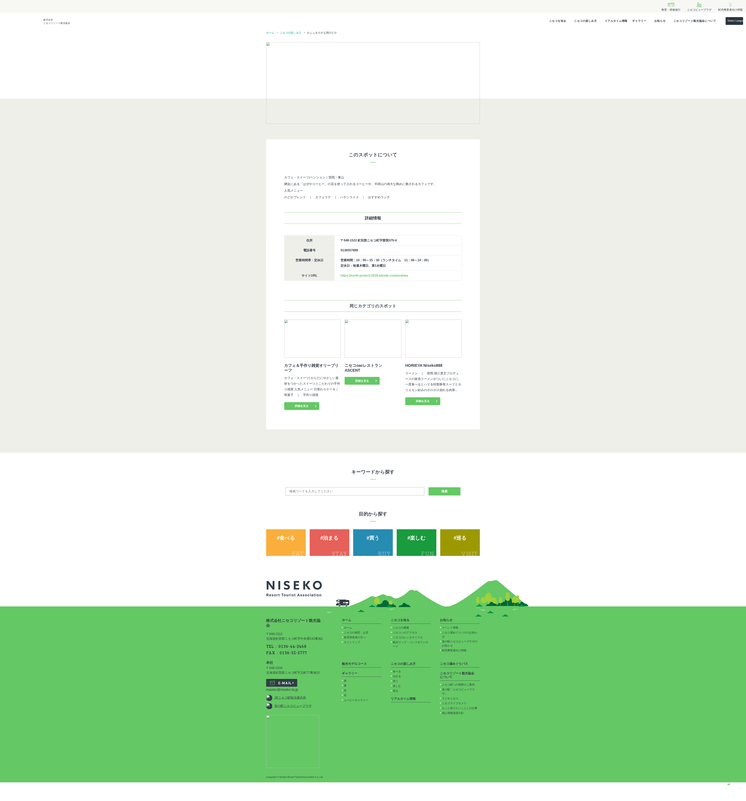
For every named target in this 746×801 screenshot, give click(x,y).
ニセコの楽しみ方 (585, 20)
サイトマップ (352, 642)
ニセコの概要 (401, 627)
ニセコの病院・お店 (356, 632)
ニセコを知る (557, 20)
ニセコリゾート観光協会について (695, 20)
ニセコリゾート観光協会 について (457, 675)
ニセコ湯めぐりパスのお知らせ (459, 634)
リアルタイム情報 (616, 20)
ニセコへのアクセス (405, 632)
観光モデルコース (354, 663)
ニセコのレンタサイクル (408, 637)
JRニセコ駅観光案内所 (290, 697)
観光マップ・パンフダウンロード (410, 644)
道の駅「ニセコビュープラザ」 (458, 691)
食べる (397, 671)
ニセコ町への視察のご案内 (458, 684)
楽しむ (397, 685)
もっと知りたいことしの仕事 (459, 708)
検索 (444, 491)
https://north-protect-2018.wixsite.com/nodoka (374, 275)
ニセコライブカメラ (454, 703)
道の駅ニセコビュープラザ (293, 706)
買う (395, 681)
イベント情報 (450, 627)
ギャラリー (639, 20)
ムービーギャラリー (356, 700)
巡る (395, 690)
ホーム (270, 32)
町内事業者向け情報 (454, 650)
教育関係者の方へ (355, 637)
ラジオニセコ (450, 698)
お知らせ (660, 20)
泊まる (397, 676)
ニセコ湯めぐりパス (454, 663)
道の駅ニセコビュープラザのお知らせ (459, 643)
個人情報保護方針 (453, 713)
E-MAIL (285, 682)
